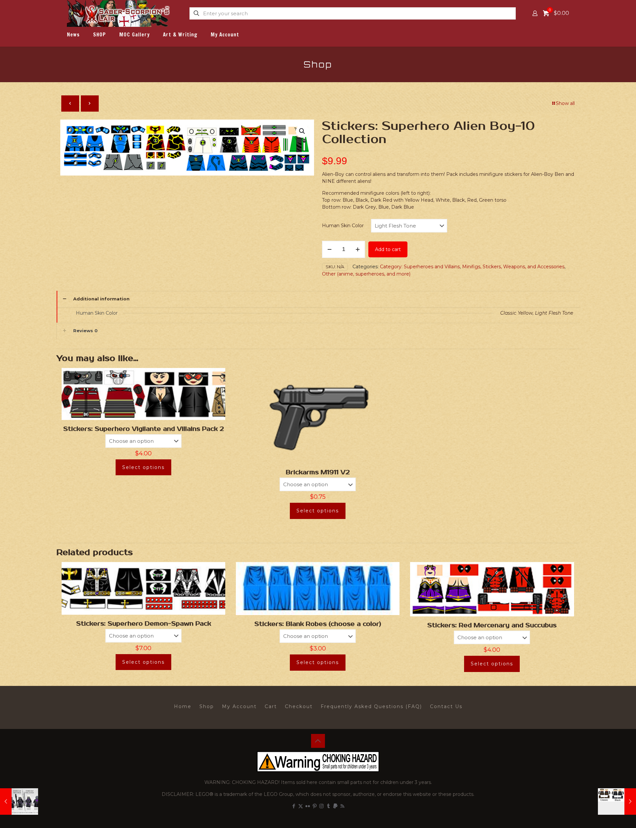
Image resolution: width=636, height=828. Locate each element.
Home (182, 706)
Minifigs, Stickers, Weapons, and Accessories (513, 267)
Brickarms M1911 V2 (318, 472)
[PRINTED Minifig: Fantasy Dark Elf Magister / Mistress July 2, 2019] (19, 801)
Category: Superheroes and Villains (420, 267)
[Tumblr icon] (328, 806)
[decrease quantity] (329, 249)
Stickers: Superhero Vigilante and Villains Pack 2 (143, 429)
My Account (239, 706)
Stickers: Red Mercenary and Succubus (491, 625)
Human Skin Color (343, 226)
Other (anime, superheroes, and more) (366, 274)
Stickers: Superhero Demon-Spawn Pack (143, 623)
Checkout (299, 706)
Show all (565, 103)
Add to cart (388, 249)
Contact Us (446, 706)
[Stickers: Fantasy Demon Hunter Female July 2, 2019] (617, 801)
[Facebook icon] (293, 806)
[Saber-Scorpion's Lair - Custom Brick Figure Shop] (119, 13)
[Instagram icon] (321, 806)
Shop (206, 706)
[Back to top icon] (318, 741)
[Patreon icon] (335, 806)
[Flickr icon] (307, 806)
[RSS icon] (342, 806)
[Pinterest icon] (314, 806)
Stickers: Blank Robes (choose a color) (317, 624)
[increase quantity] (357, 249)
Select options (143, 467)
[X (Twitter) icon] (300, 806)
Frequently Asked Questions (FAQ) (371, 706)
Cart (271, 706)
